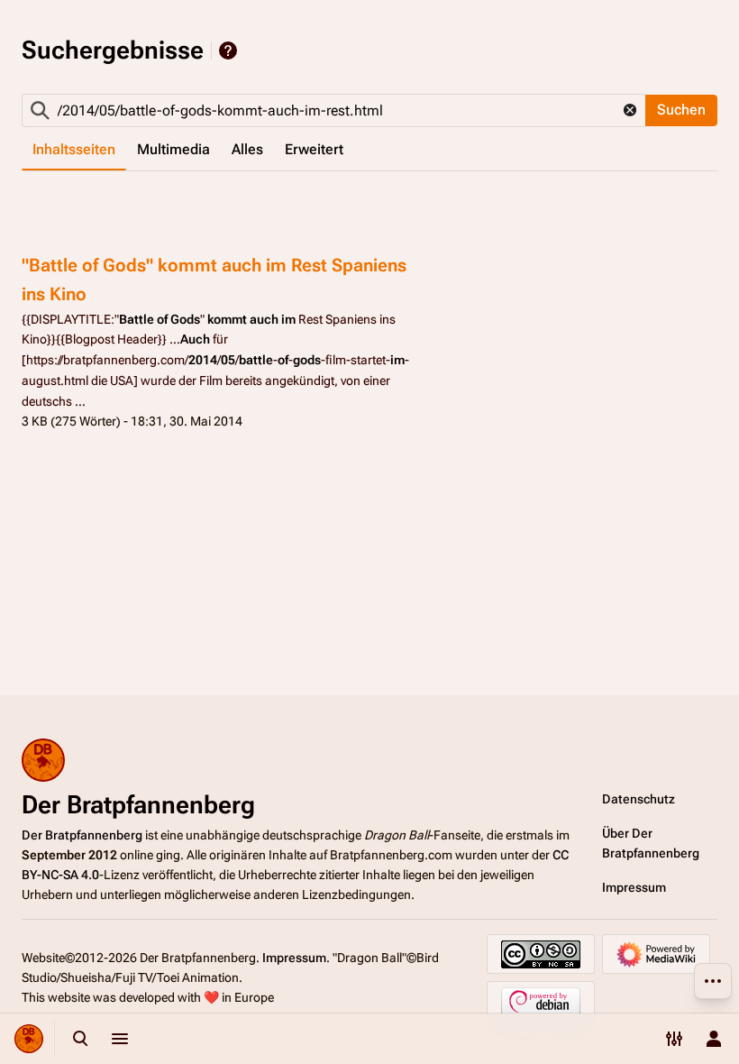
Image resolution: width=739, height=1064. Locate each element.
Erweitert (314, 149)
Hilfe (228, 50)
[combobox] (334, 110)
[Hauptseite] (29, 1039)
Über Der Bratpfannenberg (650, 843)
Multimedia (173, 149)
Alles (247, 149)
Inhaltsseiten (73, 149)
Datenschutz (638, 799)
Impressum (634, 887)
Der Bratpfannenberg (82, 835)
